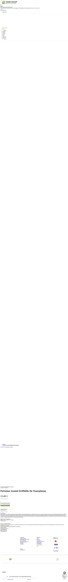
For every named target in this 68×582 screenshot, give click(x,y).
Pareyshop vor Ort (23, 542)
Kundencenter (22, 549)
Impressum (38, 537)
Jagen (39, 534)
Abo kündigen (39, 544)
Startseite (4, 444)
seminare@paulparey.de (5, 545)
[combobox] (35, 8)
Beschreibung (2, 513)
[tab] (34, 513)
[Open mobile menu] (0, 4)
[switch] (64, 578)
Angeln (43, 534)
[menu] (34, 33)
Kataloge (21, 543)
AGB (38, 538)
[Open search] (0, 5)
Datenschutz (39, 540)
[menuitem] (5, 28)
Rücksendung (39, 542)
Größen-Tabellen (23, 538)
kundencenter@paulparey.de (8, 539)
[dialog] (34, 576)
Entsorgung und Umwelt (24, 541)
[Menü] (66, 571)
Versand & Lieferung (40, 541)
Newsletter (22, 544)
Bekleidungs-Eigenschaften (24, 539)
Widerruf (38, 539)
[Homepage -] (9, 4)
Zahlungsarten (39, 543)
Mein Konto (5, 12)
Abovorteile (22, 537)
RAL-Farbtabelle (23, 540)
